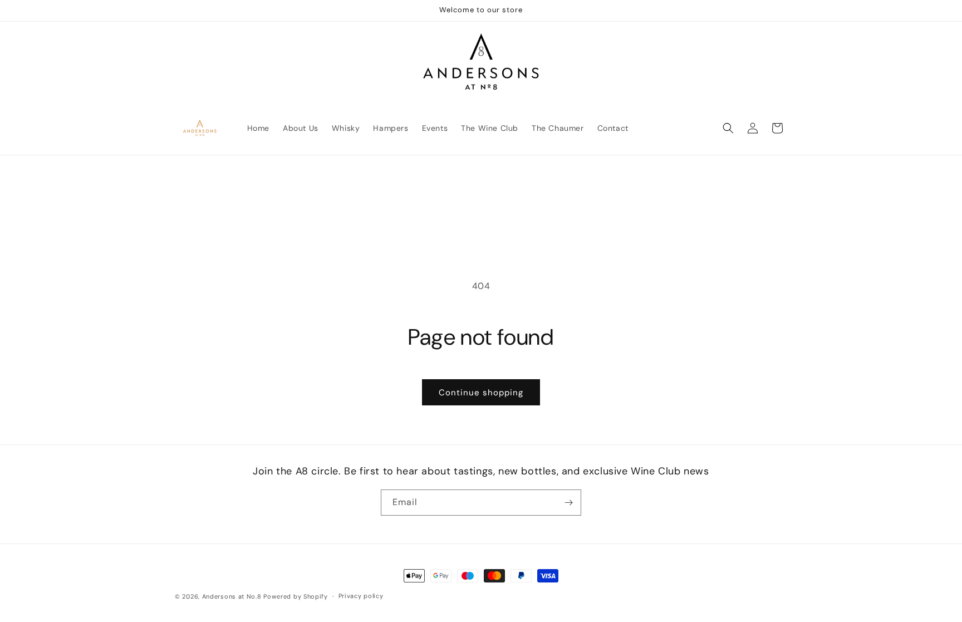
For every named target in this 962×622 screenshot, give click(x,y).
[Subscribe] (568, 502)
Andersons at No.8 (232, 596)
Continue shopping (481, 392)
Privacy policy (361, 596)
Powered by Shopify (295, 596)
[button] (728, 128)
